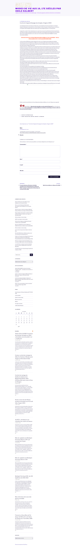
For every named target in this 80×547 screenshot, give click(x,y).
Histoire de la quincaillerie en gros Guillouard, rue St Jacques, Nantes (23, 206)
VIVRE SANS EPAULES (19, 305)
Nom (21, 159)
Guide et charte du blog (22, 217)
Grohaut (37, 116)
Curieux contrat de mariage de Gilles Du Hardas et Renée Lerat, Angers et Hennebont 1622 (23, 214)
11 (18, 318)
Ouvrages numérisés (18, 303)
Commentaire (23, 144)
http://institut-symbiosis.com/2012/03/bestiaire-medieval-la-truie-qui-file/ (33, 132)
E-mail (21, 164)
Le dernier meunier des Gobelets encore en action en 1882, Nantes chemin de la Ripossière (23, 245)
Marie (21, 128)
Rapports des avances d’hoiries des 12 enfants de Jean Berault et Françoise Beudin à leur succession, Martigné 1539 (24, 237)
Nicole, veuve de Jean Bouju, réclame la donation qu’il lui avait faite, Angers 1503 (24, 401)
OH (29, 21)
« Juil (18, 326)
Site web (21, 170)
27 (24, 322)
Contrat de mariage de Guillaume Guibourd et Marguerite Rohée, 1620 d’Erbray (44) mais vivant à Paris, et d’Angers (24, 279)
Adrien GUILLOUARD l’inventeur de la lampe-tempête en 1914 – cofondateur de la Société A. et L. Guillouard (23, 269)
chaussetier (27, 116)
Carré (22, 116)
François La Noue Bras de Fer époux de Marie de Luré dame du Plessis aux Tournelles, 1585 (23, 516)
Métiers (16, 301)
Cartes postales (18, 295)
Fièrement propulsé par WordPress (21, 544)
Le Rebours (41, 116)
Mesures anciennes (18, 299)
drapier (32, 116)
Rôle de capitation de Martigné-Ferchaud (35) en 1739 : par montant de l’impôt (23, 439)
